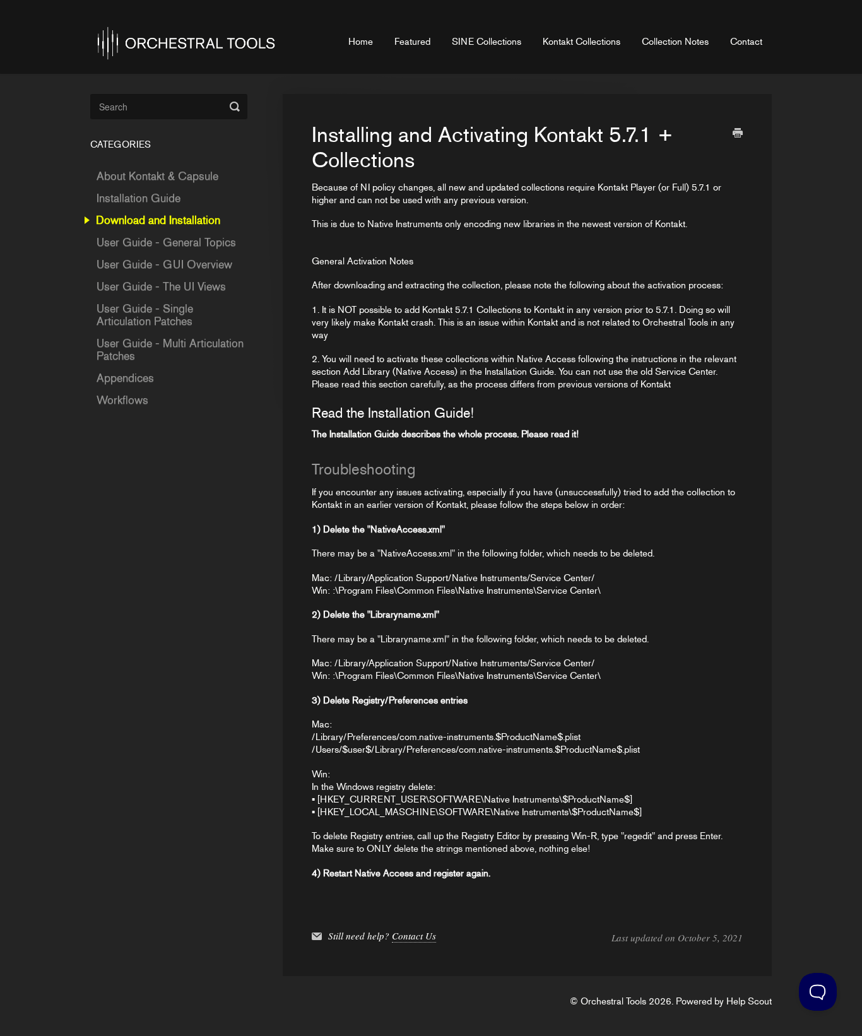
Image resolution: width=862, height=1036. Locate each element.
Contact (746, 41)
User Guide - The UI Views (161, 286)
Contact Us (414, 935)
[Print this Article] (738, 133)
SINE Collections (486, 41)
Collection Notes (675, 41)
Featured (412, 41)
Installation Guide (364, 434)
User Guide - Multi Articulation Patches (170, 349)
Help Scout (749, 1001)
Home (360, 41)
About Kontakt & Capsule (157, 176)
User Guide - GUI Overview (164, 264)
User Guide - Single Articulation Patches (145, 315)
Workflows (122, 400)
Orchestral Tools (613, 1001)
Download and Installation (159, 220)
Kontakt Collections (581, 41)
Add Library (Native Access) (400, 371)
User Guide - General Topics (166, 242)
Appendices (125, 378)
